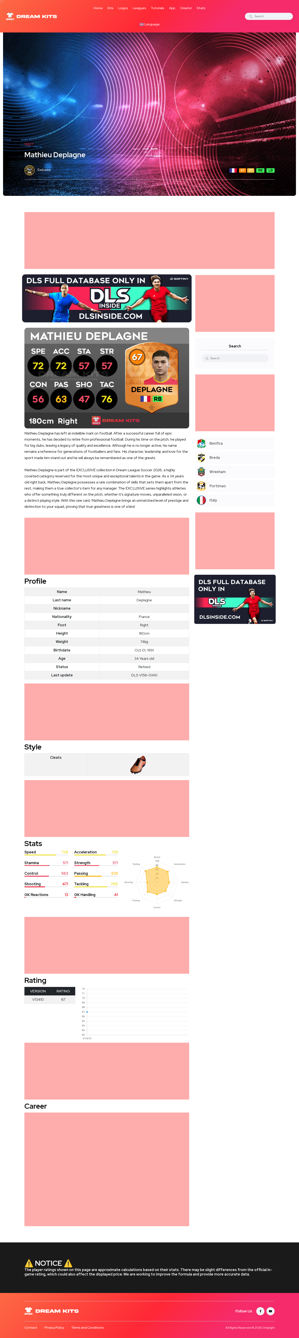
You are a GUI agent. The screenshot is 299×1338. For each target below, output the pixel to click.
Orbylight (268, 1327)
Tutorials (157, 8)
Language (152, 24)
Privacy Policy (54, 1327)
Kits (110, 8)
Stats (201, 8)
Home (98, 8)
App (172, 8)
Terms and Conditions (87, 1327)
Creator (186, 8)
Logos (123, 8)
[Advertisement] (146, 240)
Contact (30, 1327)
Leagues (139, 8)
